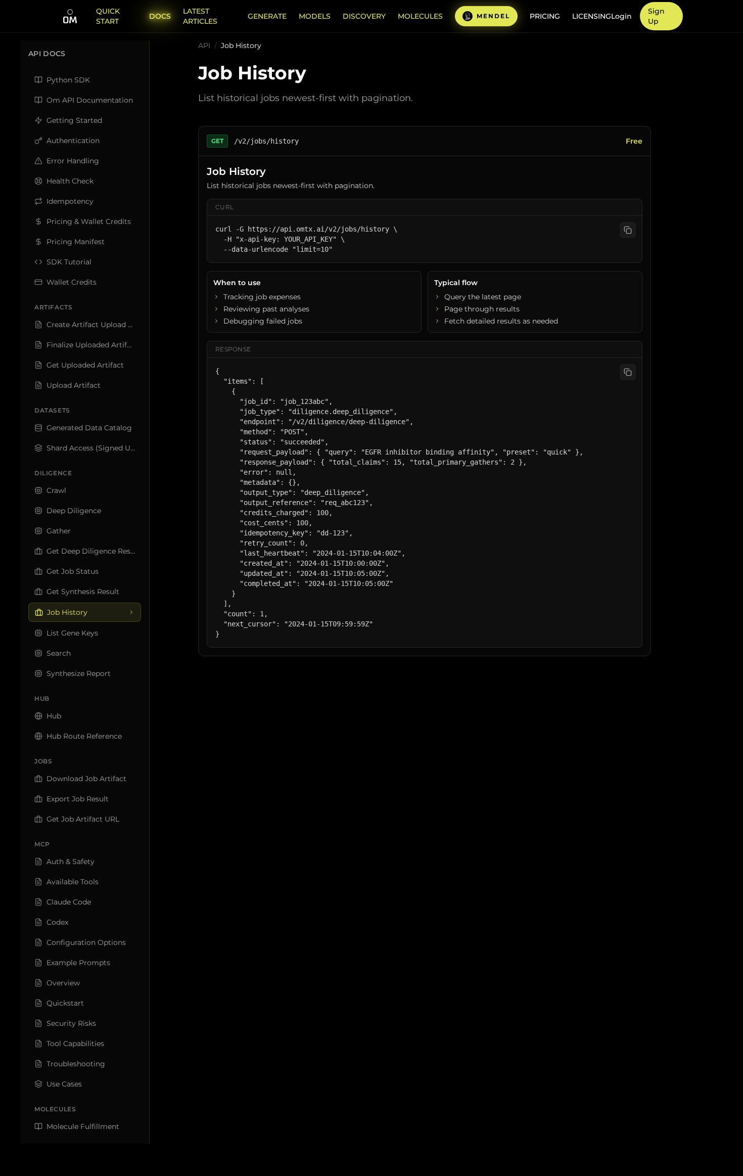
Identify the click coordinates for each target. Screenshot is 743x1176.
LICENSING (591, 16)
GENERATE (267, 16)
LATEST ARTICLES (200, 16)
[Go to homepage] (70, 16)
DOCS (160, 16)
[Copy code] (628, 230)
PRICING (545, 16)
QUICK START (108, 16)
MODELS (315, 16)
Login (621, 16)
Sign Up (656, 16)
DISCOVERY (364, 16)
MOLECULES (420, 16)
